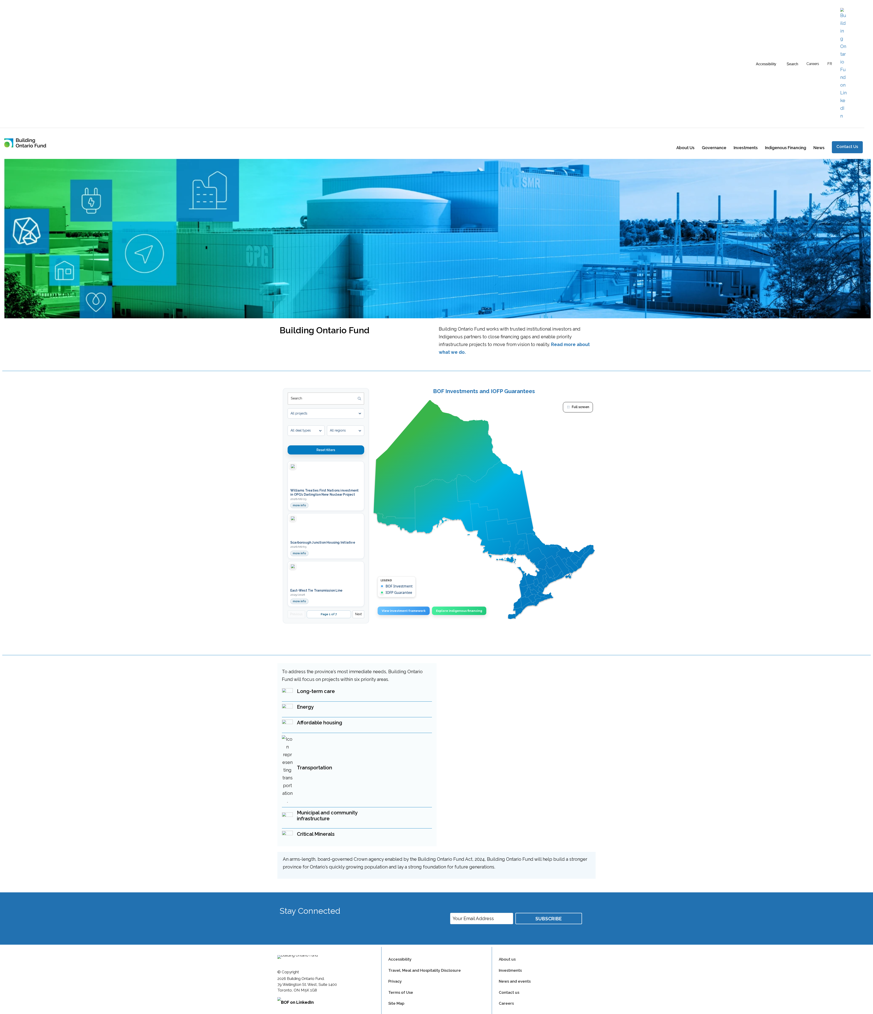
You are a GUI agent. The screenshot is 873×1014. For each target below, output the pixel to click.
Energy (305, 707)
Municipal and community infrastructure (327, 815)
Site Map (396, 1003)
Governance (714, 147)
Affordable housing (319, 722)
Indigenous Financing (785, 147)
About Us (685, 147)
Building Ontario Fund (324, 330)
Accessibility (399, 959)
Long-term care (316, 691)
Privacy (395, 981)
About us (507, 959)
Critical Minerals (316, 834)
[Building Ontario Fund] (29, 142)
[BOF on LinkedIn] (325, 1004)
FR (829, 64)
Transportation (314, 768)
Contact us (509, 992)
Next (358, 614)
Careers (812, 64)
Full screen (580, 407)
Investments (746, 147)
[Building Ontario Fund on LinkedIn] (843, 64)
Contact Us (847, 146)
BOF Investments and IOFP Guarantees (484, 391)
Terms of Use (400, 992)
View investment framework (404, 610)
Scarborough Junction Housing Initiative (322, 542)
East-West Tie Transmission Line (316, 590)
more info (301, 506)
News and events (515, 981)
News (819, 147)
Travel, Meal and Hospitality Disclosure (424, 970)
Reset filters (325, 450)
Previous (296, 614)
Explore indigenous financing (459, 610)
